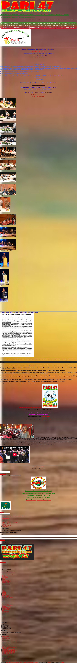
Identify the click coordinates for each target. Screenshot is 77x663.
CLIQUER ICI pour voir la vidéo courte (38, 96)
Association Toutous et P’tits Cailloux (8, 659)
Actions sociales (4, 576)
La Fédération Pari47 (66, 23)
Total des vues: (4, 569)
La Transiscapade (5, 654)
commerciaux (4, 587)
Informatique (4, 593)
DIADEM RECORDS (6, 638)
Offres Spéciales (71, 25)
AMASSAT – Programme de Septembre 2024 (9, 650)
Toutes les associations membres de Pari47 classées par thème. (38, 493)
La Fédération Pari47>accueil (6, 23)
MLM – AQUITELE (5, 521)
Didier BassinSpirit (5, 526)
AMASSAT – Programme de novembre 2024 (9, 647)
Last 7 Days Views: (5, 568)
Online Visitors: (4, 624)
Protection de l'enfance (6, 608)
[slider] (75, 362)
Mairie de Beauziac (5, 648)
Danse (3, 589)
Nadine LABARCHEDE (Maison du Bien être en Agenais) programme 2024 (15, 660)
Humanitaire (4, 592)
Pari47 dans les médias (35, 25)
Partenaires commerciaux (37, 23)
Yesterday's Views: (5, 567)
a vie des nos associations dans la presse (8, 574)
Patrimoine (4, 606)
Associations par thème (26, 23)
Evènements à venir (57, 23)
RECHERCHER (3, 473)
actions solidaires (5, 577)
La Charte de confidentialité (69, 27)
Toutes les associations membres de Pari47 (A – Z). (38, 491)
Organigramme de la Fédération (7, 605)
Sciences (3, 614)
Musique (3, 602)
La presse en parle (25, 27)
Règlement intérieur (11, 25)
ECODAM (4, 637)
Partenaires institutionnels (48, 23)
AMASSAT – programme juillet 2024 (8, 652)
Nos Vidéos (73, 23)
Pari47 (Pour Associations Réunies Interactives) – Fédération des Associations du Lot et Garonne (34, 15)
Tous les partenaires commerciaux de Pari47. (38, 495)
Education (3, 591)
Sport (3, 616)
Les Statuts (5, 25)
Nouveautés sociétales (5, 604)
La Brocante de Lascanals (6, 523)
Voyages (3, 618)
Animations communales (6, 581)
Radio (3, 610)
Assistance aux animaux (6, 584)
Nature (3, 603)
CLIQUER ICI (34, 55)
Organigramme (19, 25)
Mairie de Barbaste (5, 520)
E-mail (1, 534)
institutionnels (4, 594)
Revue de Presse (5, 612)
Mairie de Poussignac (5, 518)
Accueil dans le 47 (5, 575)
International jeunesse (5, 595)
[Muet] (72, 362)
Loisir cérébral (4, 599)
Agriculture (4, 579)
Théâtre (3, 617)
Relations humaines (5, 611)
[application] (38, 362)
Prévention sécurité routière (6, 607)
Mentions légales (52, 27)
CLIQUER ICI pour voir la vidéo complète (38, 94)
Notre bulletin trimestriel (46, 25)
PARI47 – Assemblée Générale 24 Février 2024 (10, 522)
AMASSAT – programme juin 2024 (8, 653)
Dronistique (4, 524)
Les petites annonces (17, 27)
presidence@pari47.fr (46, 418)
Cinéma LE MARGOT (6, 646)
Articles (3, 583)
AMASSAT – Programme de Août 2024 (8, 651)
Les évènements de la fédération (7, 597)
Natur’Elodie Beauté (5, 645)
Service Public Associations (35, 27)
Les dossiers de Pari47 (7, 27)
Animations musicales (5, 582)
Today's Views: (4, 625)
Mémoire (3, 601)
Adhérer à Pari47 (55, 25)
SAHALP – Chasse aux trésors (7, 658)
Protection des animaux (6, 609)
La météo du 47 (44, 27)
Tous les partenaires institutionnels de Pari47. (38, 497)
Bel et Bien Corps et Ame (6, 525)
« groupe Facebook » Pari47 (66, 376)
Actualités (3, 578)
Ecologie (3, 590)
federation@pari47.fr (37, 407)
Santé (3, 613)
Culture (3, 588)
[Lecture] (1, 362)
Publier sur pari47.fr (63, 25)
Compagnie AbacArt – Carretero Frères (8, 649)
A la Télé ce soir (59, 27)
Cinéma (3, 586)
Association (2, 537)
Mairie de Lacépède (5, 657)
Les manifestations (26, 25)
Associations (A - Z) (17, 23)
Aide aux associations (5, 580)
